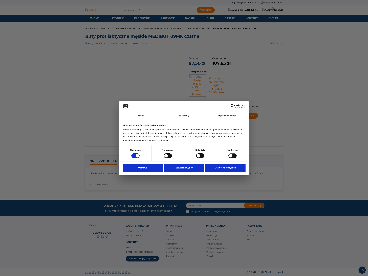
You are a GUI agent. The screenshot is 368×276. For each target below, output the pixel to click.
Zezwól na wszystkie (225, 167)
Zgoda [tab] (141, 115)
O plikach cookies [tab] (227, 115)
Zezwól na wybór (184, 167)
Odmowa (142, 167)
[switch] (168, 156)
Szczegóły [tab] (184, 115)
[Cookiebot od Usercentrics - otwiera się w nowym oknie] (233, 106)
